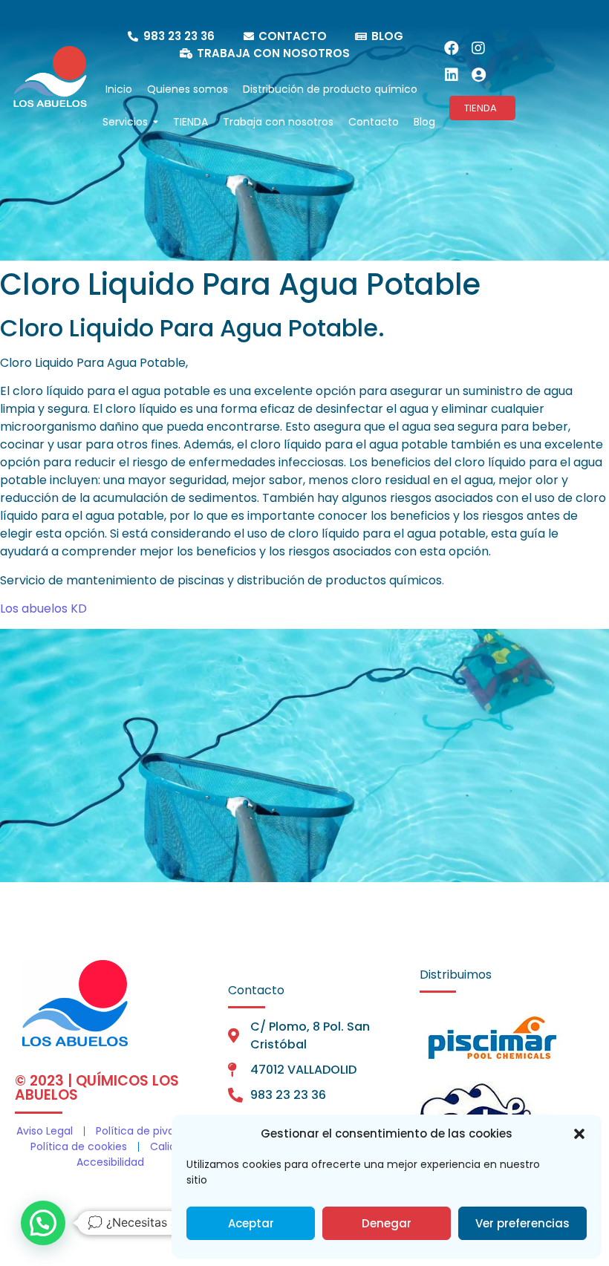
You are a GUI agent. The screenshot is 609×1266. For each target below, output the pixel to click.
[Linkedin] (451, 75)
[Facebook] (451, 48)
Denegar (386, 1223)
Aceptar (251, 1223)
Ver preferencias (522, 1223)
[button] (579, 1133)
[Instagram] (478, 48)
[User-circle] (478, 75)
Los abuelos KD (43, 608)
